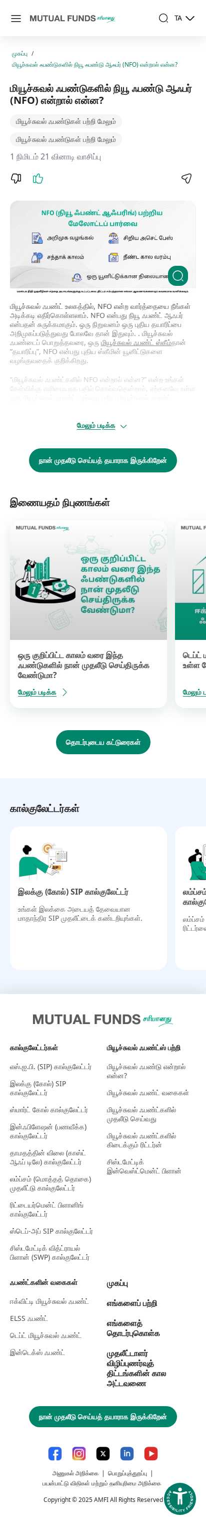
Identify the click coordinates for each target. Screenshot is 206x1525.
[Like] (38, 179)
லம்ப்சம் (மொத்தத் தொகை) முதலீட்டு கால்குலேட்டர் (50, 1183)
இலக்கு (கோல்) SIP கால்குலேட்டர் (73, 891)
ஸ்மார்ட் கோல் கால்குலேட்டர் (49, 1109)
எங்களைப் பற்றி (132, 1302)
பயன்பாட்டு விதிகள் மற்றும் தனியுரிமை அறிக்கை (101, 1483)
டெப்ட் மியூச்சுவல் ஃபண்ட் (46, 1335)
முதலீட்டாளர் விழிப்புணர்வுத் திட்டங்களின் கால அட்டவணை (136, 1368)
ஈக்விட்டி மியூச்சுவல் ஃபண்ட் (49, 1301)
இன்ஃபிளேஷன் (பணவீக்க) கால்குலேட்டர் (48, 1131)
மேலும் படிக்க (96, 425)
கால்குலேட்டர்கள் (34, 1047)
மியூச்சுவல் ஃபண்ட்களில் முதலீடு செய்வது (141, 1114)
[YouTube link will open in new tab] (151, 1453)
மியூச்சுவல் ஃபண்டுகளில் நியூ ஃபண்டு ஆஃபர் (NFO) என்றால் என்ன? (95, 64)
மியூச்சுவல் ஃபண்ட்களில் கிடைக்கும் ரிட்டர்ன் (141, 1140)
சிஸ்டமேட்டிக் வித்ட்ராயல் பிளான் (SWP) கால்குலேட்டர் (50, 1252)
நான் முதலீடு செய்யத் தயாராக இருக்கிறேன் (103, 460)
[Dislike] (16, 179)
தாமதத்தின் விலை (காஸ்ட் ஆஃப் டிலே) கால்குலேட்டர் (48, 1157)
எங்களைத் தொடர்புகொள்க (133, 1327)
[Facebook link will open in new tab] (55, 1453)
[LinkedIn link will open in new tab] (127, 1453)
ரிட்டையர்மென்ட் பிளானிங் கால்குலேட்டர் (47, 1209)
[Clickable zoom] (178, 276)
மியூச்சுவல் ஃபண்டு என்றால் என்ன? (146, 1071)
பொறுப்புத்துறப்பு (127, 1473)
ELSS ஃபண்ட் (29, 1318)
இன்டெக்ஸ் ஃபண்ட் (37, 1352)
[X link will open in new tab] (103, 1453)
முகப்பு (20, 53)
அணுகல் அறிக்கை (75, 1473)
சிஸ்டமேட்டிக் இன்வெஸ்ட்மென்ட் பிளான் (144, 1166)
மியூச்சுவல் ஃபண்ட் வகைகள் (148, 1092)
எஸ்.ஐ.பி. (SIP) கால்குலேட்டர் (51, 1066)
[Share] (186, 178)
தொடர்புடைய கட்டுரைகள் (103, 742)
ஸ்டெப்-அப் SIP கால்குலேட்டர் (51, 1231)
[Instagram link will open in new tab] (79, 1453)
